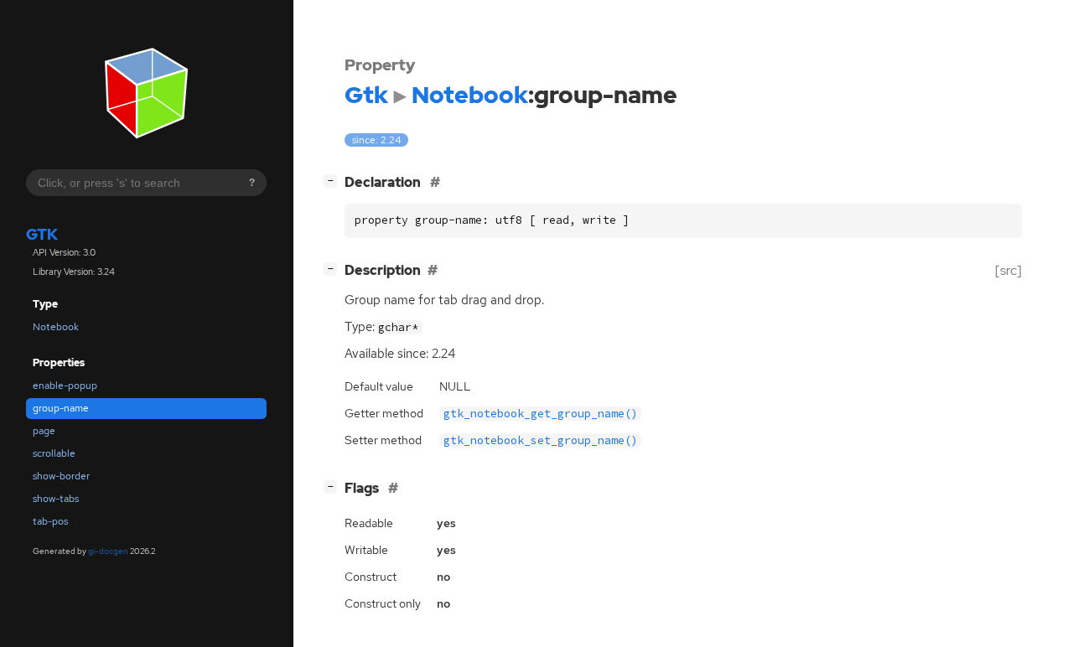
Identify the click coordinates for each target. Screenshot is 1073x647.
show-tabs (56, 498)
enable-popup (65, 385)
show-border (61, 476)
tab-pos (50, 521)
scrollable (54, 453)
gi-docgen (108, 551)
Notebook (56, 327)
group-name (61, 408)
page (44, 430)
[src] (1008, 270)
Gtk (42, 234)
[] (334, 180)
